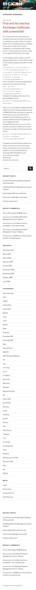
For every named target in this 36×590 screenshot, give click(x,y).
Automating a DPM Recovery (17, 213)
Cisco (5, 317)
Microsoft (6, 379)
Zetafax (5, 473)
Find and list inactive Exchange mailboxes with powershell (16, 27)
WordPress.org (8, 497)
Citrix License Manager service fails (15, 197)
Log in (5, 485)
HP (4, 360)
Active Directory (8, 293)
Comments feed (8, 493)
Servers (5, 422)
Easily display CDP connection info (14, 193)
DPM (4, 328)
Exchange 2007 (8, 336)
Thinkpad (6, 434)
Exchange (6, 332)
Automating (7, 305)
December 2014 (8, 250)
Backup (5, 313)
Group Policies (8, 348)
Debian (5, 325)
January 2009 (7, 266)
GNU (4, 344)
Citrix (5, 321)
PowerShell (7, 403)
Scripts (5, 418)
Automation (7, 309)
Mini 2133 (6, 383)
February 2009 (8, 262)
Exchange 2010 (8, 340)
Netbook (6, 387)
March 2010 (7, 254)
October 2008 (7, 277)
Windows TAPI (8, 461)
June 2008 (6, 281)
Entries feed (7, 489)
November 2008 (8, 273)
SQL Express (7, 430)
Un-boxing (6, 442)
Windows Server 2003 (10, 458)
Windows (6, 454)
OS (4, 395)
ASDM (5, 301)
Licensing (6, 368)
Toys (4, 438)
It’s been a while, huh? (10, 201)
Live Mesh (6, 375)
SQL (4, 426)
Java (4, 364)
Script (5, 411)
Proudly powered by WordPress (12, 585)
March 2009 (7, 258)
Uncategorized (8, 446)
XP (4, 469)
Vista (4, 450)
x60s (4, 465)
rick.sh (12, 3)
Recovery (6, 407)
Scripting (6, 414)
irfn (4, 213)
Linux (5, 371)
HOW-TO (6, 352)
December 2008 (8, 270)
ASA (4, 297)
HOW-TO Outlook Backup (11, 356)
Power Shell (7, 399)
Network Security (9, 391)
